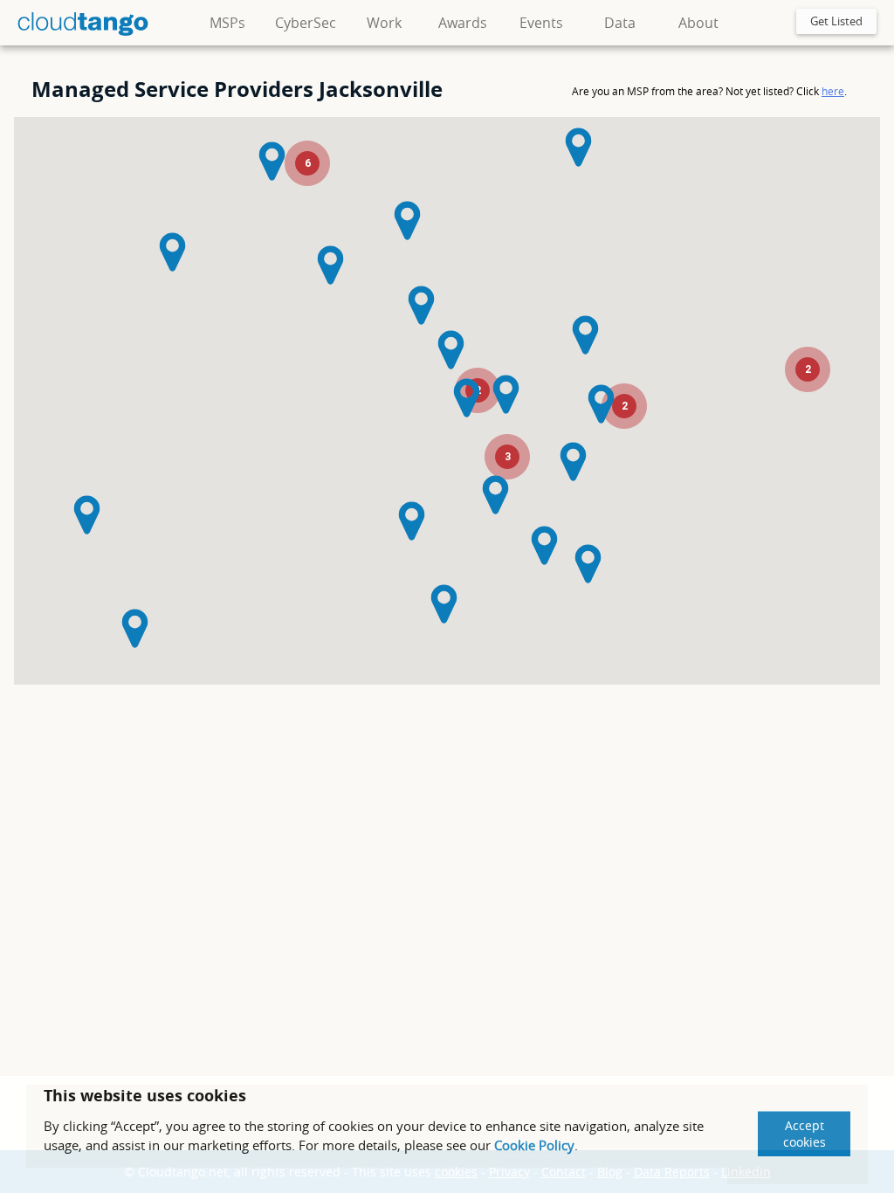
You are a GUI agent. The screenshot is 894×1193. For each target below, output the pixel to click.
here (833, 91)
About (698, 22)
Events (541, 22)
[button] (407, 220)
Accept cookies (804, 1133)
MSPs (227, 22)
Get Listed (836, 21)
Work (384, 22)
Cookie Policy (534, 1145)
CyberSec (305, 22)
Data (620, 22)
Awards (462, 22)
